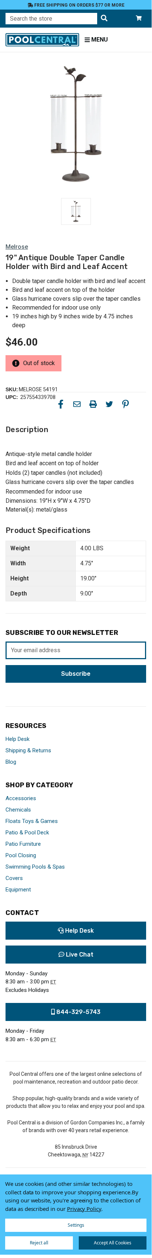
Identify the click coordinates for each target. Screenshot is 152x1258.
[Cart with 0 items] (139, 19)
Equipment (18, 889)
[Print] (93, 404)
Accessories (21, 798)
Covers (14, 878)
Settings (76, 1225)
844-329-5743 (77, 1011)
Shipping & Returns (28, 750)
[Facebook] (61, 404)
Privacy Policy (84, 1208)
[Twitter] (109, 404)
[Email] (77, 404)
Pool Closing (21, 855)
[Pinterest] (125, 404)
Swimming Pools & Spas (35, 866)
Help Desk (17, 739)
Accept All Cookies (112, 1243)
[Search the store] (104, 18)
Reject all (39, 1243)
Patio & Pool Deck (27, 832)
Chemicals (18, 809)
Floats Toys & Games (32, 821)
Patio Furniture (23, 844)
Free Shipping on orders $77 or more (78, 5)
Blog (11, 762)
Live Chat (78, 954)
